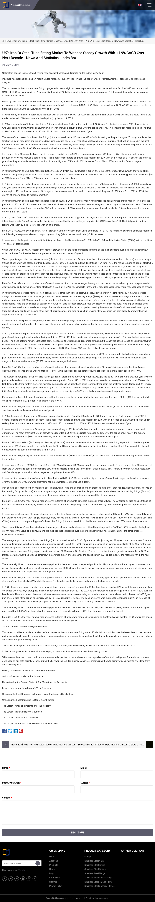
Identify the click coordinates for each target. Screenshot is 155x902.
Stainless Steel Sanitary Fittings (99, 886)
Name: (6, 768)
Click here (23, 870)
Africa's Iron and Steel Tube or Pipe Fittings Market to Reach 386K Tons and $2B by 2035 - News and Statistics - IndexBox (48, 745)
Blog (51, 873)
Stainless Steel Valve (94, 861)
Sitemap (53, 882)
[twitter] (16, 878)
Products (53, 865)
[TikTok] (35, 878)
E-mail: (85, 768)
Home (8, 41)
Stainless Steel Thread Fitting (98, 882)
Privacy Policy (55, 886)
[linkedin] (10, 878)
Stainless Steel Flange (95, 873)
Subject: (85, 783)
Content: (7, 798)
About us (53, 861)
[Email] (37, 863)
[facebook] (4, 878)
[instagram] (28, 878)
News (52, 869)
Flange (87, 856)
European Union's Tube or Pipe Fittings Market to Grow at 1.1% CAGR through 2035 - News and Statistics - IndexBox (108, 745)
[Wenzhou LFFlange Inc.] (17, 852)
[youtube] (22, 878)
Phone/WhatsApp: (11, 783)
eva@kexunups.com (100, 898)
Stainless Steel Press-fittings (98, 877)
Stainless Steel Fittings (95, 869)
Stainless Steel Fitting (94, 865)
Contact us (54, 877)
